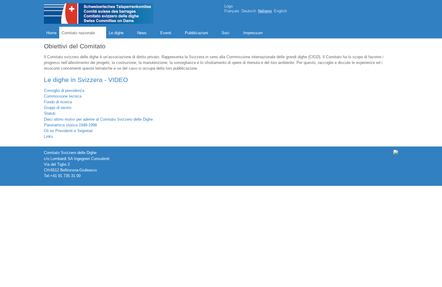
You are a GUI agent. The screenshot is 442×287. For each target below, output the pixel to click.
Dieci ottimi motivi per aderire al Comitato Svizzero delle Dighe (98, 119)
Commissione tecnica (62, 96)
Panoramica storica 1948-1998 (70, 125)
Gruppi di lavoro (57, 107)
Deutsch (248, 11)
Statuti (49, 113)
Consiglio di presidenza (64, 90)
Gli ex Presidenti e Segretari (68, 130)
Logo (228, 6)
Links (48, 136)
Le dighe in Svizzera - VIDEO (86, 79)
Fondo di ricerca (58, 102)
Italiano (265, 11)
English (280, 11)
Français (231, 11)
